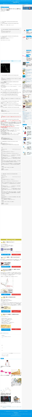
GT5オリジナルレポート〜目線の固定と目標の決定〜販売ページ (16, 311)
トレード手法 (3, 332)
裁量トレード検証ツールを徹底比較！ (6, 254)
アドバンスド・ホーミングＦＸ (16, 266)
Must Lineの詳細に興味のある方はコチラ (6, 329)
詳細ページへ (5, 294)
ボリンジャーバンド (6, 332)
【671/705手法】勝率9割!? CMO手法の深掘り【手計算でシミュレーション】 (28, 73)
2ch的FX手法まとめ (16, 2)
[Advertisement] (11, 16)
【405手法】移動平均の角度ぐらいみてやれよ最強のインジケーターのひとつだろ (29, 149)
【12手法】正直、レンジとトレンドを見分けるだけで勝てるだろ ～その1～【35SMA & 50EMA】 (16, 385)
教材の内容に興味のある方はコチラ (6, 266)
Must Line (2, 316)
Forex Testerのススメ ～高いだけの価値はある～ (29, 139)
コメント (2, 337)
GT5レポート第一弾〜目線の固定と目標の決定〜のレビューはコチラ (6, 311)
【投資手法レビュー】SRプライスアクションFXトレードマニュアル (29, 33)
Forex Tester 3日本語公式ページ (16, 254)
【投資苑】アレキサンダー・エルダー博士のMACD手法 (29, 153)
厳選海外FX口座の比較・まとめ (6, 3)
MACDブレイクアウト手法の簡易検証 (5, 375)
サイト (2, 350)
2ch (1, 332)
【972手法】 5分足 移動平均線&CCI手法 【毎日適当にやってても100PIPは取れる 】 (28, 70)
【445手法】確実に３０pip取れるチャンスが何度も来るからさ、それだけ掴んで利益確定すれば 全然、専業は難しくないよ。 (6, 394)
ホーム (1, 3)
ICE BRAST (27, 113)
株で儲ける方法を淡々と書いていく (13, 3)
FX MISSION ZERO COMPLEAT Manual (16, 294)
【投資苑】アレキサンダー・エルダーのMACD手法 (23, 3)
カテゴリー (24, 109)
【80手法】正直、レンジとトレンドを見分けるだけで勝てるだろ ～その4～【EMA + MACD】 (28, 79)
